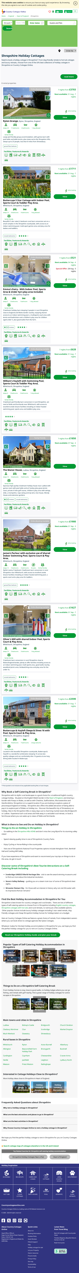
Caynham (26, 1055)
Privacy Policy (32, 1259)
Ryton (24, 1044)
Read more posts (59, 1243)
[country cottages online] (14, 11)
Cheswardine (46, 1055)
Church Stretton (66, 1025)
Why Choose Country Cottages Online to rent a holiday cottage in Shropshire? (35, 1128)
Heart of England (56, 798)
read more (69, 76)
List (60, 11)
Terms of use (32, 1267)
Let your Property (33, 1250)
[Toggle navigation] (75, 11)
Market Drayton (66, 1029)
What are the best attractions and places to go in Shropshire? (28, 1114)
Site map (30, 1261)
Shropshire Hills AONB (26, 831)
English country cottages (65, 905)
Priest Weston (27, 1064)
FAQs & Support (33, 1242)
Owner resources (33, 1253)
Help (29, 1245)
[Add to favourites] (50, 12)
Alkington (7, 1049)
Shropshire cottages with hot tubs (15, 908)
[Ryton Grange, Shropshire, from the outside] (27, 103)
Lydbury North (66, 1060)
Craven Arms (65, 1055)
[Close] (75, 3)
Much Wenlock (9, 1033)
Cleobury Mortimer (10, 1029)
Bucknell (63, 1049)
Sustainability (32, 1264)
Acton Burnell (46, 1044)
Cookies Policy (32, 1236)
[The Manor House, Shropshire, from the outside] (27, 452)
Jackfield (25, 1060)
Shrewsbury (46, 1033)
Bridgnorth (45, 1025)
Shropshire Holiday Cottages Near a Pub (28, 1157)
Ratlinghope (46, 1064)
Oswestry (26, 1033)
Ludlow (6, 1025)
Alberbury (64, 1044)
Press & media (32, 1256)
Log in (69, 11)
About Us (31, 1231)
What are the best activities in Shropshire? (20, 1121)
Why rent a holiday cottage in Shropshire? (20, 1108)
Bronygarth (45, 1049)
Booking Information (34, 1233)
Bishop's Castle (28, 1025)
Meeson (6, 1064)
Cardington (7, 1055)
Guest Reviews (32, 1239)
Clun (24, 1029)
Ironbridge (45, 1029)
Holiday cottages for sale (35, 1247)
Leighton (44, 1060)
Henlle (5, 1060)
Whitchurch (7, 1044)
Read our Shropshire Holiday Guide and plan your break (30, 935)
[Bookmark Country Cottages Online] (53, 11)
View (65, 117)
